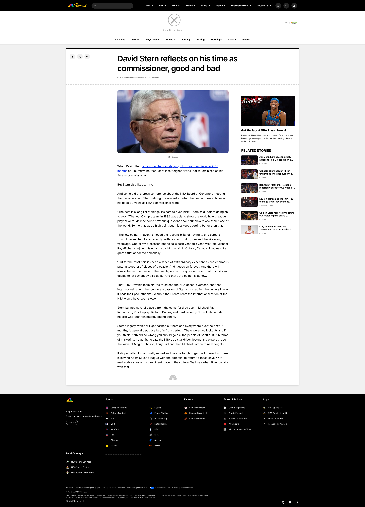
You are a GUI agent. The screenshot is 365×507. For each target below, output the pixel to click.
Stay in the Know (74, 411)
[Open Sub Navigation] (152, 5)
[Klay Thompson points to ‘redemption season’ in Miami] (249, 229)
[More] (278, 6)
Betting (200, 39)
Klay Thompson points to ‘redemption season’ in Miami (275, 228)
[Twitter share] (80, 56)
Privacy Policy (142, 488)
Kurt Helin (124, 78)
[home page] (77, 5)
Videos (246, 39)
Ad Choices (131, 488)
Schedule (120, 39)
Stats (231, 39)
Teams (169, 39)
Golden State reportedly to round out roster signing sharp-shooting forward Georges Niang (277, 214)
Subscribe (72, 422)
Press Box (121, 488)
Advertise (69, 488)
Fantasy (186, 39)
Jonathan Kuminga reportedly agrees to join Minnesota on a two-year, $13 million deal (275, 158)
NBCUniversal (81, 492)
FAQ (99, 488)
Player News (152, 39)
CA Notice (175, 488)
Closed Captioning (89, 488)
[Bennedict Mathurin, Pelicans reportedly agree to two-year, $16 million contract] (249, 188)
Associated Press (266, 205)
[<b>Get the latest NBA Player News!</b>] (268, 111)
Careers (78, 488)
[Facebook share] (72, 56)
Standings (216, 39)
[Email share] (87, 56)
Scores (135, 39)
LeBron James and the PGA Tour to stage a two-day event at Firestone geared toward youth (276, 200)
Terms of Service (186, 488)
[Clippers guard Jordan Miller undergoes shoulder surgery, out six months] (249, 174)
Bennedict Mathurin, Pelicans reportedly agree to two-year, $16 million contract (277, 186)
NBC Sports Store (109, 488)
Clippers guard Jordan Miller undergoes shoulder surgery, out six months (277, 172)
